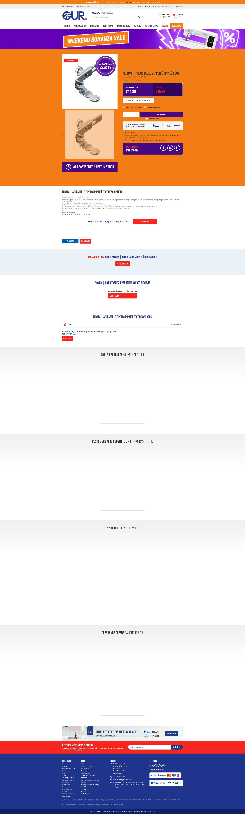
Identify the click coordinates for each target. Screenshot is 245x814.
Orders (64, 787)
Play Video (70, 241)
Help (139, 6)
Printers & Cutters (80, 26)
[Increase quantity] (137, 114)
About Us (65, 766)
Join (169, 17)
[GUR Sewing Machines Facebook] (151, 765)
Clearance (165, 26)
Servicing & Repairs (68, 778)
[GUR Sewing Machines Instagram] (164, 765)
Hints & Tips (166, 6)
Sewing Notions (108, 26)
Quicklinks (66, 761)
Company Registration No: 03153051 (144, 811)
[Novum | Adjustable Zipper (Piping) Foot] (89, 81)
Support (157, 6)
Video (123, 324)
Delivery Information (68, 794)
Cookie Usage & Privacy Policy (112, 811)
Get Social (153, 761)
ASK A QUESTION (124, 264)
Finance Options (67, 789)
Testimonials (148, 6)
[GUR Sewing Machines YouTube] (157, 765)
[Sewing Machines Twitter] (154, 765)
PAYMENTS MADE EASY (157, 769)
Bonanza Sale (176, 26)
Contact (64, 775)
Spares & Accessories (124, 26)
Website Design (127, 811)
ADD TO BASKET (161, 114)
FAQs (64, 773)
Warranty (65, 791)
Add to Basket (145, 221)
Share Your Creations (68, 768)
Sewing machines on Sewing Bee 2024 (90, 781)
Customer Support (68, 780)
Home (64, 764)
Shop (83, 761)
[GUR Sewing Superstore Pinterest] (160, 765)
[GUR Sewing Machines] (74, 15)
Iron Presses (94, 26)
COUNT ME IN (176, 747)
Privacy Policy (77, 750)
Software (137, 26)
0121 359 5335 (120, 777)
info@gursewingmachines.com (155, 140)
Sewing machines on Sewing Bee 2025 (90, 786)
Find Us (113, 761)
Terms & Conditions (96, 811)
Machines (67, 26)
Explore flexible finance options (135, 127)
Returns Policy (66, 796)
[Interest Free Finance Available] (122, 733)
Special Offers (85, 789)
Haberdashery (85, 773)
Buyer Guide (66, 784)
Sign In (164, 17)
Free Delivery (66, 782)
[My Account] (159, 15)
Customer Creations (151, 26)
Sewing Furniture (86, 771)
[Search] (139, 17)
